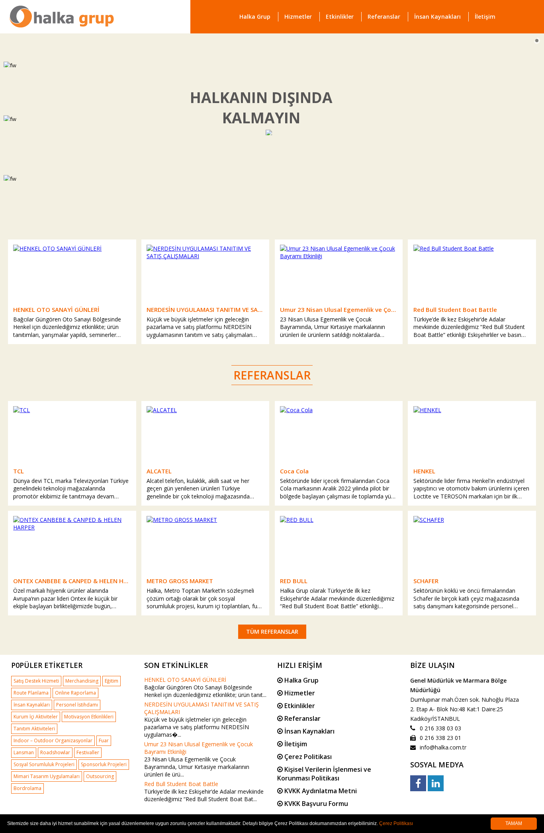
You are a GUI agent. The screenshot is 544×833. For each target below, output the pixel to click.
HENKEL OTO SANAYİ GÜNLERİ (56, 309)
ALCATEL (159, 471)
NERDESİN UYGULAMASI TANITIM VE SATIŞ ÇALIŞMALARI (205, 309)
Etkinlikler (340, 16)
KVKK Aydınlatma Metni (320, 790)
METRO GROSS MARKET (180, 581)
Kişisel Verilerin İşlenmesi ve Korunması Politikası (324, 773)
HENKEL (424, 471)
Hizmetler (298, 16)
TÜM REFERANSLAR (272, 631)
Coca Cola (294, 471)
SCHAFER (425, 581)
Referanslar (384, 16)
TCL (18, 471)
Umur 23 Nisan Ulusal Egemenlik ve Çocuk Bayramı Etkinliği (338, 309)
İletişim (485, 16)
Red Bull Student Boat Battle (455, 309)
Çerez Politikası (307, 756)
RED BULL (293, 581)
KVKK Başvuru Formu (315, 803)
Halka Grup (254, 16)
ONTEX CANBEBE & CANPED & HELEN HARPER (72, 581)
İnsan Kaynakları (437, 16)
